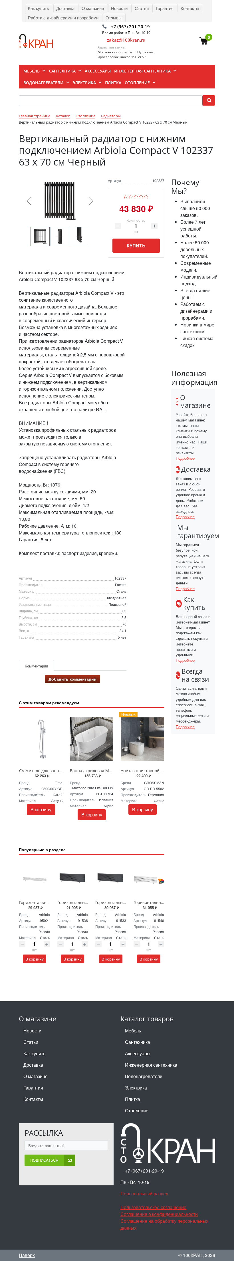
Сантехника (137, 1042)
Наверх (27, 1255)
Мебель (133, 1030)
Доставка (33, 1065)
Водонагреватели (143, 1076)
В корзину (41, 809)
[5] (146, 195)
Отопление (136, 1110)
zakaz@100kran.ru (126, 40)
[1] (126, 195)
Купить (136, 245)
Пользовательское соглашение (153, 1207)
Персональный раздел (144, 1193)
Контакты (33, 1099)
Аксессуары (137, 1053)
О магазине (35, 1076)
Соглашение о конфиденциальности (159, 1214)
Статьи (30, 1042)
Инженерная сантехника (151, 1065)
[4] (141, 195)
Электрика (136, 1087)
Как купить (34, 1053)
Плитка (132, 1099)
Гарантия (33, 1087)
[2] (131, 195)
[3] (136, 195)
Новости (32, 1030)
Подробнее (185, 458)
